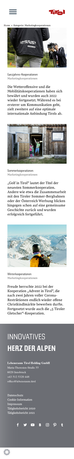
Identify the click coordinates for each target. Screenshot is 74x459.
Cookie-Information (19, 399)
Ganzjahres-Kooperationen (22, 74)
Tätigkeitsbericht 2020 (21, 408)
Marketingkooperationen (22, 78)
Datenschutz (15, 395)
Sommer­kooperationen (20, 170)
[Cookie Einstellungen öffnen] (7, 454)
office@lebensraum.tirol (21, 381)
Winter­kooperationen (19, 274)
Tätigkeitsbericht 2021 (21, 413)
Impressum (14, 404)
